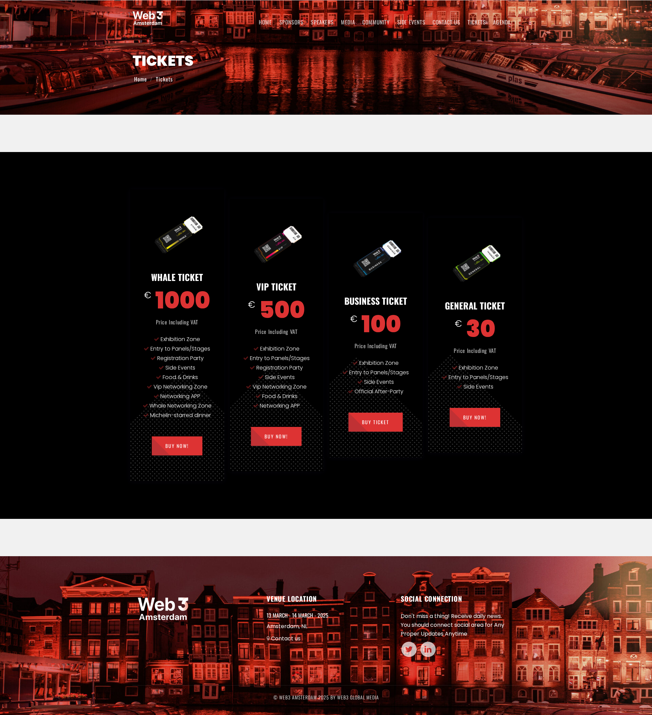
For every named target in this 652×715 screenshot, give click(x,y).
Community (376, 22)
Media (348, 22)
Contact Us (446, 22)
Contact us (286, 638)
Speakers (322, 22)
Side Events (411, 22)
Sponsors (291, 22)
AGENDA (502, 22)
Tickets (477, 22)
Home (265, 22)
